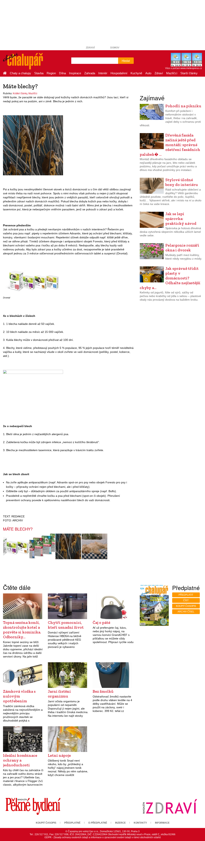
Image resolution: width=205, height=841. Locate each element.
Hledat (126, 61)
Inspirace (75, 73)
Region (51, 73)
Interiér (102, 73)
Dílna (62, 73)
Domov (114, 47)
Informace (162, 822)
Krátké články (20, 93)
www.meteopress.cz (191, 68)
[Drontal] (33, 281)
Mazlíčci (171, 73)
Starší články (189, 73)
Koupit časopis (186, 606)
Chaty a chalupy (20, 73)
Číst (186, 600)
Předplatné (72, 822)
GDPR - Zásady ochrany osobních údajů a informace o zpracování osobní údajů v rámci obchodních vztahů (102, 837)
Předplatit (186, 594)
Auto (148, 73)
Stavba (38, 73)
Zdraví (90, 47)
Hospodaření (119, 73)
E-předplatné (97, 822)
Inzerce (120, 822)
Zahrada (89, 73)
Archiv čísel (186, 611)
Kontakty (140, 822)
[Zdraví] (170, 806)
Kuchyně (136, 73)
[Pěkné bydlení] (33, 806)
